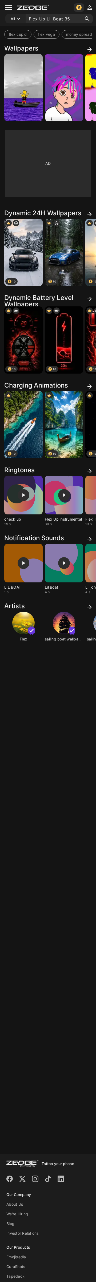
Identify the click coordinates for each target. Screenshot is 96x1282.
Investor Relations (22, 1233)
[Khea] (64, 87)
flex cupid (18, 34)
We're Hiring (17, 1214)
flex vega (46, 34)
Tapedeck (15, 1276)
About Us (14, 1204)
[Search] (87, 18)
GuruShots (15, 1266)
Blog (10, 1223)
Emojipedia (16, 1257)
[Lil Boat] (23, 87)
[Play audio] (23, 495)
